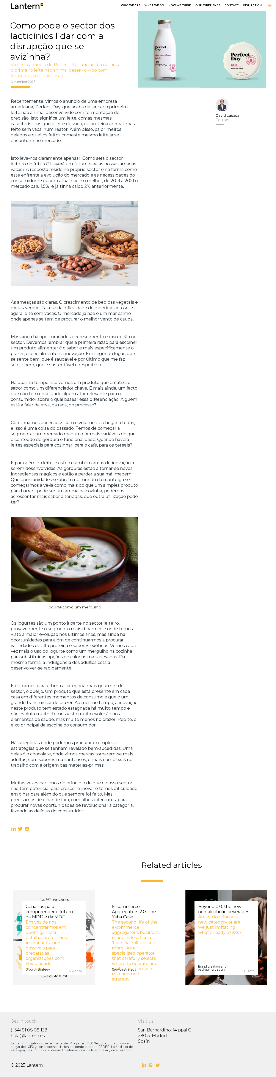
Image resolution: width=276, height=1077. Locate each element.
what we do (154, 5)
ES (270, 5)
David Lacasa (227, 116)
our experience (207, 5)
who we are (130, 5)
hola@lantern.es (28, 1035)
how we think (179, 5)
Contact (231, 5)
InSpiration (252, 5)
